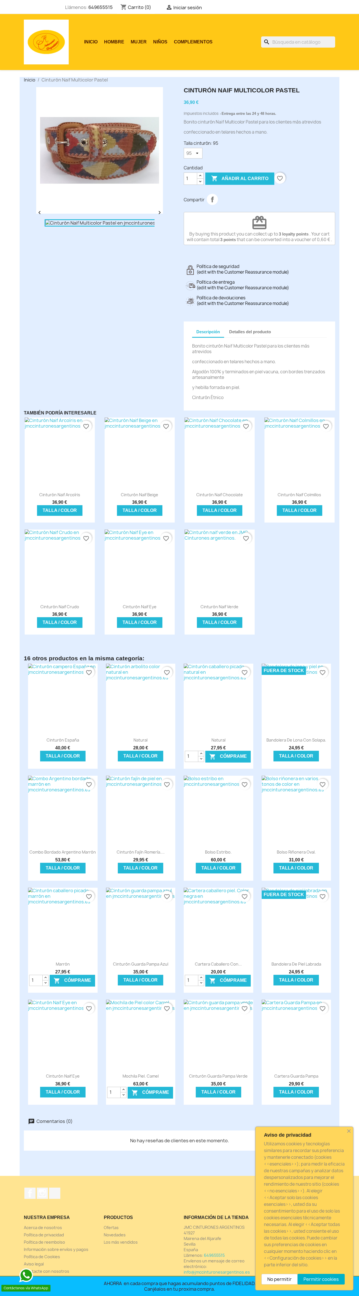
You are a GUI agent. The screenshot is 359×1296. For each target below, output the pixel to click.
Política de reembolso (44, 1242)
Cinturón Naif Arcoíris (59, 494)
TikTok (54, 1193)
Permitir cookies (321, 1279)
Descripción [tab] (208, 331)
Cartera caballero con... (218, 964)
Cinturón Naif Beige (139, 494)
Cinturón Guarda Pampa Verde (218, 1076)
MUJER (139, 41)
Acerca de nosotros (43, 1227)
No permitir (279, 1279)
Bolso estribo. (218, 852)
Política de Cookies (42, 1256)
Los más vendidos (121, 1242)
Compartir (212, 199)
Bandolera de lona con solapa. (296, 740)
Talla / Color (60, 510)
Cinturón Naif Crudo (59, 606)
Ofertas (111, 1227)
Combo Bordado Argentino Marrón (62, 852)
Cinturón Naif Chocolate (219, 494)
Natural (141, 740)
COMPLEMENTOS (193, 41)
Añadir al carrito (239, 178)
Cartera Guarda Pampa (296, 1076)
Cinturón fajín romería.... (141, 852)
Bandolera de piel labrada (296, 964)
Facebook (30, 1193)
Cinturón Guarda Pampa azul (140, 964)
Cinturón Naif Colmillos (299, 494)
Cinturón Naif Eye (140, 606)
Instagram (42, 1193)
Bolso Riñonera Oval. (296, 852)
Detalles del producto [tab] (250, 331)
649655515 (100, 7)
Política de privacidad (44, 1234)
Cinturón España (63, 740)
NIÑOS (160, 41)
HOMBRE (114, 41)
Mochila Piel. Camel (141, 1076)
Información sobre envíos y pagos (56, 1249)
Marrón (63, 964)
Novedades (115, 1234)
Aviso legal (34, 1264)
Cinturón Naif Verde (219, 606)
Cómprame (228, 756)
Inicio (91, 41)
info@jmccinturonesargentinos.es (217, 1272)
